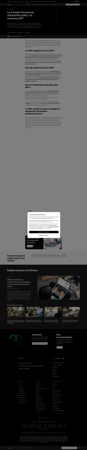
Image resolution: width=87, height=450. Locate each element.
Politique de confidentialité (36, 228)
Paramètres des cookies (43, 235)
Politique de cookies (53, 226)
